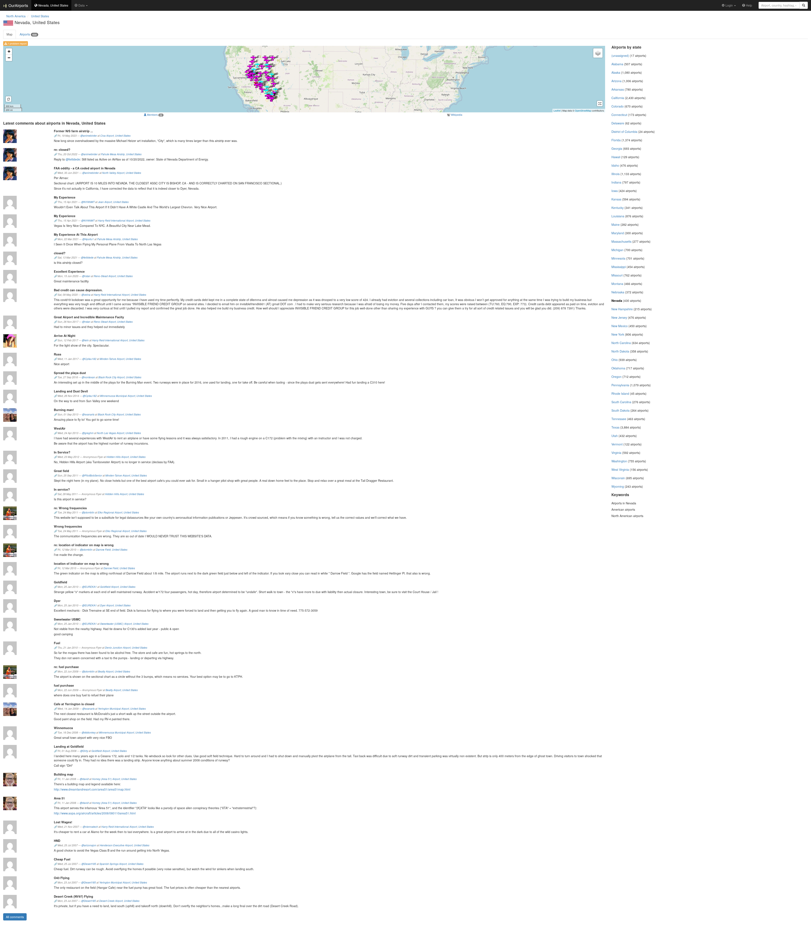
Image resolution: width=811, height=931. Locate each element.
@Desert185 (89, 864)
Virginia (616, 453)
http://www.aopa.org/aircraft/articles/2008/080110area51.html (95, 813)
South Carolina (621, 402)
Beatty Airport (105, 671)
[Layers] (598, 53)
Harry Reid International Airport (116, 220)
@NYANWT (88, 202)
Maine (615, 224)
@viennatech (90, 826)
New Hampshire (622, 309)
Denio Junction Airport (118, 647)
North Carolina (621, 343)
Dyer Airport (107, 605)
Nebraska (617, 292)
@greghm (88, 433)
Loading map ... (303, 79)
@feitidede (73, 159)
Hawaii (615, 157)
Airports (28, 34)
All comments (15, 917)
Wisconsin (618, 478)
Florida (616, 140)
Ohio (614, 360)
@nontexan (88, 377)
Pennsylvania (620, 385)
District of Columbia (624, 131)
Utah (614, 436)
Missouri (617, 275)
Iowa (614, 191)
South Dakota (620, 410)
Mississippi (618, 267)
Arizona (616, 81)
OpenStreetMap (583, 110)
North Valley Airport (113, 172)
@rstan (86, 276)
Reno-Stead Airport (105, 276)
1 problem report (17, 43)
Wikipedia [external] (456, 114)
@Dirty (84, 751)
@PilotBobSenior (92, 475)
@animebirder (88, 135)
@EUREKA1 (89, 586)
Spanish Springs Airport (113, 864)
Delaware (617, 123)
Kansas (616, 199)
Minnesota (618, 258)
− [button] (9, 57)
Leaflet (557, 110)
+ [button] (9, 51)
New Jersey (619, 317)
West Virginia (620, 469)
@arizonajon (89, 845)
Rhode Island (620, 393)
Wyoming (617, 486)
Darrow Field (103, 549)
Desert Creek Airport (111, 900)
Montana (617, 284)
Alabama (617, 64)
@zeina (86, 294)
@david (84, 779)
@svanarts (88, 414)
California (617, 98)
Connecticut (619, 115)
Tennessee (618, 419)
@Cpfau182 (89, 359)
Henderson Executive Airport (116, 845)
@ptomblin (88, 512)
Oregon (616, 376)
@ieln (85, 340)
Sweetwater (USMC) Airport (116, 623)
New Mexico (619, 326)
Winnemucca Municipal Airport (117, 395)
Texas (615, 427)
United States (123, 135)
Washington (619, 461)
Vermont (617, 444)
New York (617, 334)
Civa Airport (107, 135)
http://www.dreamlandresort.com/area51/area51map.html (92, 789)
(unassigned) (620, 55)
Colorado (617, 106)
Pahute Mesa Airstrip (113, 154)
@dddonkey (89, 732)
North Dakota (620, 351)
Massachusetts (621, 241)
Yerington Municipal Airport (113, 708)
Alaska (615, 72)
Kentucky (617, 208)
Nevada (616, 300)
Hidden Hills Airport (117, 457)
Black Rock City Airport (111, 377)
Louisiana (617, 216)
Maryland (617, 233)
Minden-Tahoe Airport (112, 359)
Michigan (617, 250)
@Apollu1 (88, 239)
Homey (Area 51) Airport (106, 779)
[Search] (803, 5)
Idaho (615, 165)
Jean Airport (105, 202)
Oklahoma (618, 368)
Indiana (616, 182)
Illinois (615, 174)
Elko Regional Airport (110, 512)
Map (9, 34)
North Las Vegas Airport (110, 433)
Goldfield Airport (109, 586)
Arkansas (617, 89)
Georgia (616, 148)
